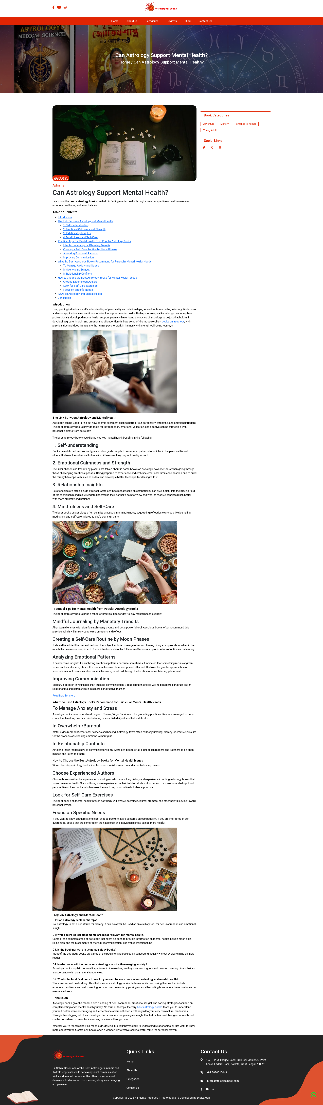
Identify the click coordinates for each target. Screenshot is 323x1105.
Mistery (225, 123)
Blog (188, 21)
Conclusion (64, 297)
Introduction (65, 217)
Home (114, 21)
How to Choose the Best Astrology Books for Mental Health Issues (97, 277)
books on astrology (173, 321)
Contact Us (205, 21)
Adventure (208, 123)
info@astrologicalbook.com (223, 1080)
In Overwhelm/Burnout (76, 269)
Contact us (133, 1087)
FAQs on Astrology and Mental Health (80, 293)
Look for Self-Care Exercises (80, 285)
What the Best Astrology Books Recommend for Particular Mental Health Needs (105, 261)
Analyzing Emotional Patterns (80, 253)
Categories (152, 21)
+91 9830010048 (217, 1072)
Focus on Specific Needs (78, 289)
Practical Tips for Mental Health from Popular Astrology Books (94, 241)
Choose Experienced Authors (80, 281)
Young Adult (210, 130)
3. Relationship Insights (77, 233)
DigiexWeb (203, 1097)
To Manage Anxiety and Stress (81, 265)
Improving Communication (78, 257)
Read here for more (63, 695)
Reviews (172, 21)
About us (132, 21)
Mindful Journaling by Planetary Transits (86, 245)
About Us (132, 1070)
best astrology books (149, 1007)
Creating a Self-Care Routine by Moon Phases (90, 249)
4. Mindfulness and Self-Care (80, 237)
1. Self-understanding (75, 225)
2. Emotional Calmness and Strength (84, 229)
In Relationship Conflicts (77, 273)
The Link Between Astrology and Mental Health (85, 221)
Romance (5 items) (245, 123)
